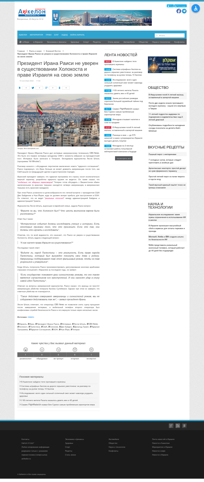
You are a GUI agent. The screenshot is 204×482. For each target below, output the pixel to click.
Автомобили (129, 41)
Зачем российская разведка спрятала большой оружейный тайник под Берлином (123, 101)
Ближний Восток (53, 50)
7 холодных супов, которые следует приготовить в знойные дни (165, 161)
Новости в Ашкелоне (161, 443)
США (45, 326)
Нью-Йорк (65, 329)
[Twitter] (37, 88)
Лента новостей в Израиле (163, 439)
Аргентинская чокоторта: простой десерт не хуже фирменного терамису (167, 169)
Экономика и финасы (56, 41)
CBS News (93, 323)
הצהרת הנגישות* (28, 443)
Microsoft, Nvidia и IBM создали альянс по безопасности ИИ (166, 238)
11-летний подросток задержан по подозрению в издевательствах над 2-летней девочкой (166, 117)
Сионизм (54, 326)
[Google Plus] (51, 88)
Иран (31, 323)
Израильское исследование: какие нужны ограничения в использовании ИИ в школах (167, 217)
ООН (55, 329)
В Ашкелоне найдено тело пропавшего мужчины (43, 381)
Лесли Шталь (80, 323)
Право (48, 34)
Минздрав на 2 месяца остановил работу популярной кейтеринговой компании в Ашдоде (120, 148)
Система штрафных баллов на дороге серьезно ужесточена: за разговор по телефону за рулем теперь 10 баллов (123, 72)
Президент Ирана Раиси (48, 323)
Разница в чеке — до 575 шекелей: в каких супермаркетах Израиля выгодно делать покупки (123, 138)
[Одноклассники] (64, 88)
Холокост (23, 326)
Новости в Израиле (160, 454)
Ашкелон (23, 34)
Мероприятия (36, 34)
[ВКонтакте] (24, 88)
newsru (31, 316)
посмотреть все (124, 158)
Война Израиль (77, 34)
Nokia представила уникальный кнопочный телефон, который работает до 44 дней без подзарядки (167, 248)
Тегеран (76, 329)
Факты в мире (35, 50)
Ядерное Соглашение (41, 329)
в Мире (25, 41)
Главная (21, 50)
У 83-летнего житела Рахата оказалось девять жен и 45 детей (49, 400)
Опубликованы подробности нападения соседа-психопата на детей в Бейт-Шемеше (167, 128)
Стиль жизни (113, 41)
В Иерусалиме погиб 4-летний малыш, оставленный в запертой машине (123, 128)
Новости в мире (158, 450)
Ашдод (64, 34)
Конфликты (179, 41)
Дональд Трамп (82, 326)
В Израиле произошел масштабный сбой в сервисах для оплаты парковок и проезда (167, 228)
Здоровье (74, 41)
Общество (143, 41)
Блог (56, 34)
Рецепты (97, 41)
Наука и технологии (161, 41)
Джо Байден (66, 326)
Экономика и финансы (74, 439)
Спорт (86, 41)
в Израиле (38, 41)
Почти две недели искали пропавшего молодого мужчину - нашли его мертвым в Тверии (167, 105)
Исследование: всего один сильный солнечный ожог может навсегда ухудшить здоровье (123, 82)
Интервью (66, 323)
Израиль (23, 323)
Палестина (35, 326)
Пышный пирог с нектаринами (162, 154)
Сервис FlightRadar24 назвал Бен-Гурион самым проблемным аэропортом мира (58, 404)
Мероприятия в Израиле (162, 447)
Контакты (25, 439)
